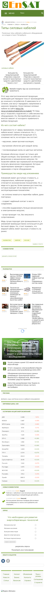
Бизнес (16, 577)
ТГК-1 (4, 452)
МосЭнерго (5, 442)
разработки (7, 240)
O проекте (38, 582)
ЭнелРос (5, 435)
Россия (26, 240)
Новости (6, 577)
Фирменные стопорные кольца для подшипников (37, 290)
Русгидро (5, 467)
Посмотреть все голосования (23, 550)
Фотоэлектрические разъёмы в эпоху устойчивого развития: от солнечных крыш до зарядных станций (18, 308)
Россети (4, 463)
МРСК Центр (6, 424)
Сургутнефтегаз (7, 459)
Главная (10, 24)
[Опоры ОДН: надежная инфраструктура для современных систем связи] (27, 276)
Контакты (27, 577)
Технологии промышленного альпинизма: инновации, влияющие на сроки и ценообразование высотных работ (17, 294)
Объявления (27, 574)
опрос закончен (10, 542)
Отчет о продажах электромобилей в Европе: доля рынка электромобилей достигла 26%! (25, 369)
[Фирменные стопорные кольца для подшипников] (27, 290)
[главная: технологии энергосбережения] (21, 4)
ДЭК (3, 417)
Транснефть (6, 445)
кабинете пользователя (32, 399)
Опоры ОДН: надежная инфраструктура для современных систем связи (38, 278)
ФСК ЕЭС (5, 470)
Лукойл (4, 477)
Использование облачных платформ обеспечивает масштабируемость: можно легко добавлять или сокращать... (22, 502)
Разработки (24, 24)
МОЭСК (4, 420)
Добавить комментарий (9, 256)
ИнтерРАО (5, 449)
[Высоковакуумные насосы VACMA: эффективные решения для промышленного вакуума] (5, 276)
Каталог (17, 574)
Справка (27, 580)
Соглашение (38, 579)
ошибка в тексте (38, 244)
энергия (17, 240)
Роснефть (5, 474)
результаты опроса (22, 546)
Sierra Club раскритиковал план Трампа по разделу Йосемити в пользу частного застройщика (24, 385)
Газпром (4, 481)
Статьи (17, 24)
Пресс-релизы (38, 575)
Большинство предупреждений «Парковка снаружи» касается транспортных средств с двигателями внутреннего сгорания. (32, 78)
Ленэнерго (5, 431)
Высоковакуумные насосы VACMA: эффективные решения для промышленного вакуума (17, 278)
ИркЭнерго (5, 427)
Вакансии (16, 580)
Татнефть (5, 456)
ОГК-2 (4, 438)
